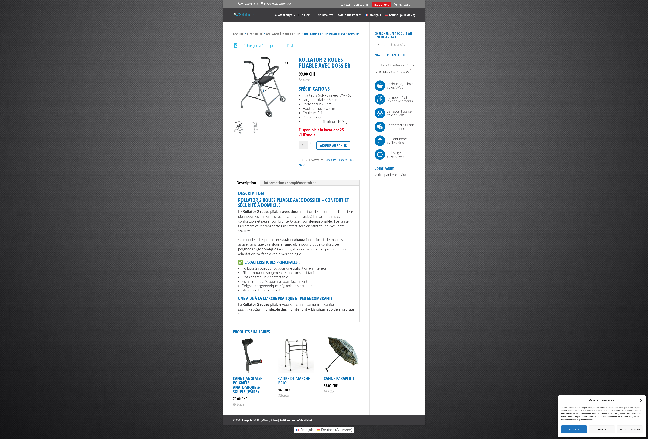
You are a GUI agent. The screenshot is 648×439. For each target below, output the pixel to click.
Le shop (305, 15)
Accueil (238, 34)
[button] (641, 400)
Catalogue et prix (349, 15)
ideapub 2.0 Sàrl (251, 420)
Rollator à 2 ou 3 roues (283, 34)
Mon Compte (360, 5)
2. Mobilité (255, 34)
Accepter (574, 429)
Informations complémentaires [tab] (290, 182)
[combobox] (393, 71)
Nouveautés (325, 15)
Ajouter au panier (333, 145)
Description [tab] (246, 182)
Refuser (602, 429)
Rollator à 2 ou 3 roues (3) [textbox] (392, 72)
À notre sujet (283, 15)
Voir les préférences (630, 429)
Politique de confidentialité (295, 420)
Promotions (381, 5)
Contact (345, 5)
